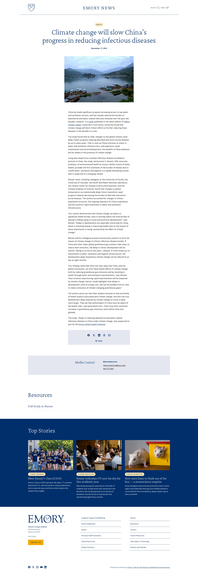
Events (84, 530)
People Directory (87, 547)
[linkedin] (45, 567)
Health (98, 24)
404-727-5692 (108, 369)
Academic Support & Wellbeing (93, 518)
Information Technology (139, 541)
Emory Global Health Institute (92, 324)
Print (100, 341)
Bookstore (134, 524)
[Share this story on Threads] (104, 335)
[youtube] (41, 567)
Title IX (136, 567)
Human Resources (137, 535)
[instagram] (37, 567)
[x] (33, 567)
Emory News (99, 7)
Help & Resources (88, 541)
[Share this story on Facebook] (88, 335)
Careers (133, 530)
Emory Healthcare (88, 524)
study (91, 121)
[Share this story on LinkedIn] (99, 335)
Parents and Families (138, 547)
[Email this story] (109, 335)
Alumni (133, 518)
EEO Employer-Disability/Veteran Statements (155, 567)
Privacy (130, 567)
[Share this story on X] (93, 335)
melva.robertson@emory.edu (114, 365)
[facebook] (29, 567)
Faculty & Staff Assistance (91, 535)
